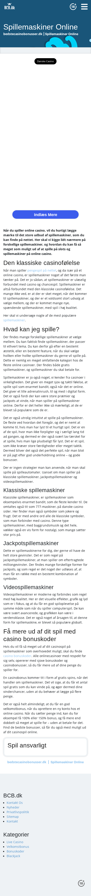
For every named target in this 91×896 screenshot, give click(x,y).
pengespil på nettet (41, 270)
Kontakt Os (15, 803)
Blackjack (13, 856)
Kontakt (12, 821)
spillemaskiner (14, 320)
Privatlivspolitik (18, 812)
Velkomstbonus (18, 846)
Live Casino (15, 842)
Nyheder (13, 807)
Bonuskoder (15, 851)
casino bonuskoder (17, 656)
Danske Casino (45, 61)
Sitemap (13, 817)
